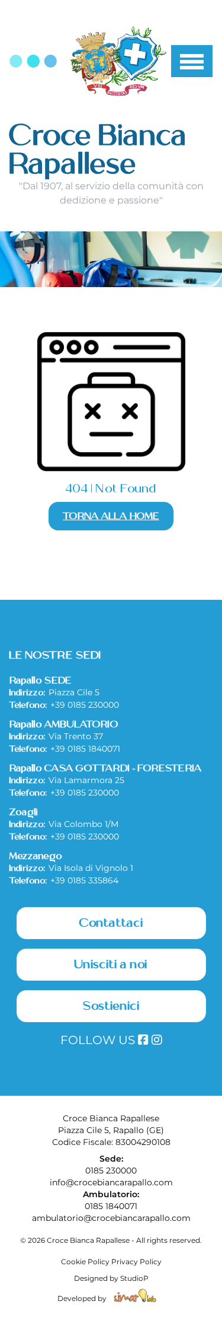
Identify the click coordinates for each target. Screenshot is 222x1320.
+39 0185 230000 (84, 704)
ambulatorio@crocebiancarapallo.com (111, 1218)
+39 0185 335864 (84, 880)
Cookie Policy (85, 1261)
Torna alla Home (111, 516)
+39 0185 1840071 (85, 748)
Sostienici (111, 1006)
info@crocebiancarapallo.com (111, 1182)
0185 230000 (111, 1170)
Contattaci (111, 923)
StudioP (134, 1278)
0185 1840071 (111, 1206)
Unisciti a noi (111, 965)
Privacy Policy (136, 1261)
